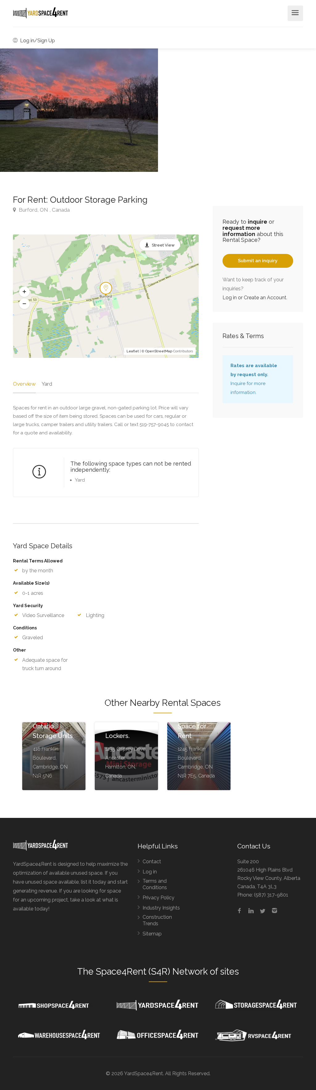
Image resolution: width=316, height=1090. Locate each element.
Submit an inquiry (257, 260)
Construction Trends (157, 920)
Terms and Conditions (155, 884)
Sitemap (152, 934)
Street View (163, 245)
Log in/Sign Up (37, 41)
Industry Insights (161, 908)
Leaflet (133, 351)
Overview (24, 384)
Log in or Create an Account (254, 297)
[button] (24, 292)
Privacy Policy (158, 898)
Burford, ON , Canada (44, 210)
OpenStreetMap (158, 351)
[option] (79, 110)
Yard (47, 384)
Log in (150, 872)
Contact (152, 861)
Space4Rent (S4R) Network (152, 971)
